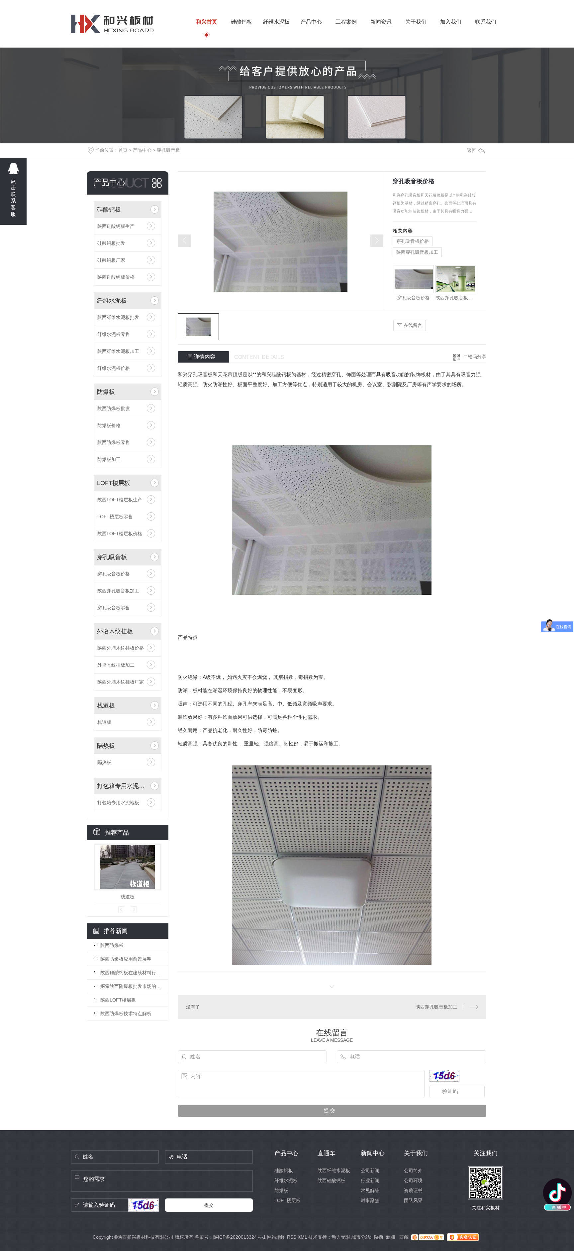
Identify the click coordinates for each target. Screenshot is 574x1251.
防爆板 (106, 392)
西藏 (404, 1237)
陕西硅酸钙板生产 (116, 226)
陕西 (378, 1237)
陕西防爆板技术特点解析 (125, 1013)
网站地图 (276, 1237)
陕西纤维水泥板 (334, 1170)
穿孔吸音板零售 (113, 607)
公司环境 (413, 1180)
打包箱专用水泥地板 (122, 786)
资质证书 (413, 1190)
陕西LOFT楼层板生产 (119, 499)
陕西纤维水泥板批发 (118, 317)
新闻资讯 (381, 22)
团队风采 (413, 1200)
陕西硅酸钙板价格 (116, 277)
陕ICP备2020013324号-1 (239, 1237)
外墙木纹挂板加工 (116, 665)
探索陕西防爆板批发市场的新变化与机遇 (130, 986)
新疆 (391, 1237)
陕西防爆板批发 (113, 408)
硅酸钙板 (241, 22)
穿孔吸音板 (168, 150)
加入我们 (450, 22)
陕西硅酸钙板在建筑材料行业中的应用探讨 (130, 972)
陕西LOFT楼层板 (118, 1000)
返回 (472, 150)
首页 (123, 150)
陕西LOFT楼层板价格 (119, 533)
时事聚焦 (370, 1200)
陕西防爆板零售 (113, 442)
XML (302, 1237)
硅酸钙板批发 (111, 243)
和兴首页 (206, 22)
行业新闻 (370, 1180)
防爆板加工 (109, 459)
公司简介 (413, 1170)
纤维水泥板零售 (113, 334)
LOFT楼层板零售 (115, 516)
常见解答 (370, 1190)
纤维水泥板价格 (113, 368)
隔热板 (106, 745)
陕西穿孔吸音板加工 (118, 590)
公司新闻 (370, 1170)
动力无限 (341, 1237)
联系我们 (485, 22)
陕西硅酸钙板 (331, 1180)
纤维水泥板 (276, 22)
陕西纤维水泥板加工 (118, 351)
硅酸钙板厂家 (111, 260)
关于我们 (416, 22)
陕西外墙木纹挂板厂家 (120, 682)
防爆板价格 (109, 425)
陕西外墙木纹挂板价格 (120, 648)
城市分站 (360, 1237)
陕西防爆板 (112, 945)
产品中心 (311, 22)
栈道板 (106, 705)
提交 (209, 1205)
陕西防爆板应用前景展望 (125, 959)
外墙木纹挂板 (115, 631)
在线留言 (412, 325)
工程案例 (346, 22)
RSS (291, 1237)
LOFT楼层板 (113, 483)
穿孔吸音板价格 (113, 573)
